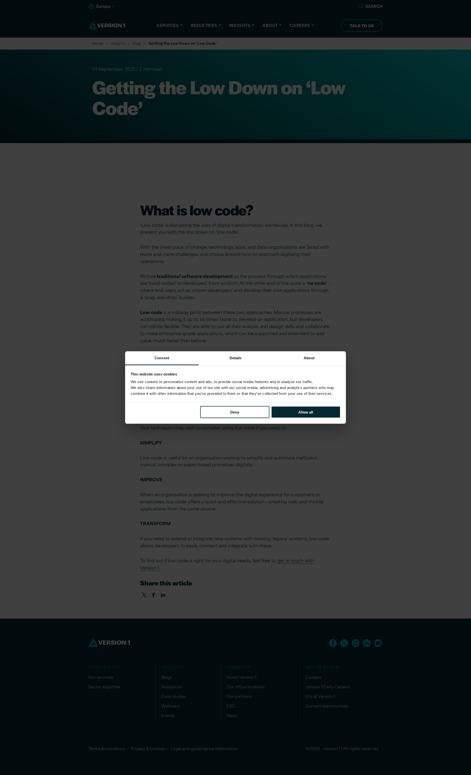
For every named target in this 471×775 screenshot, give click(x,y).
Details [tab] (236, 358)
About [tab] (309, 358)
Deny (234, 412)
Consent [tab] (162, 358)
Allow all (305, 412)
